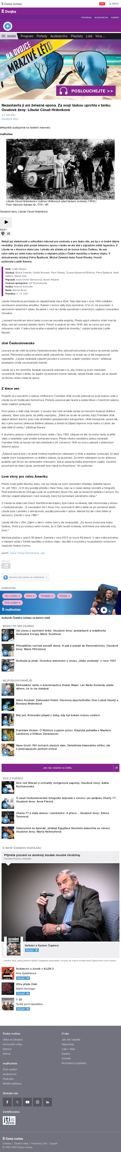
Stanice (7, 1049)
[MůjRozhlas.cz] (6, 134)
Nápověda (68, 1044)
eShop (6, 1053)
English (53, 1143)
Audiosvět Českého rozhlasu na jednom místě (26, 618)
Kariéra (66, 1053)
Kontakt (66, 1058)
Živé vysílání (11, 602)
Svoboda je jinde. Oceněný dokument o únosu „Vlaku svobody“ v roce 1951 (66, 660)
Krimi (29, 595)
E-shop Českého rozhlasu (22, 848)
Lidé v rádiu (68, 1049)
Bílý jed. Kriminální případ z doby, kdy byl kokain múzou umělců (58, 715)
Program (86, 17)
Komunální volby (12, 1044)
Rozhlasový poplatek (74, 1063)
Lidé (89, 36)
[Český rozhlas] (12, 4)
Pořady (42, 36)
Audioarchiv (101, 17)
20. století (9, 36)
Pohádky (46, 595)
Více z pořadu (13, 778)
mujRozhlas (8, 587)
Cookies (7, 1143)
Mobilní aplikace (12, 1083)
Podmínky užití (39, 1143)
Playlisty (77, 36)
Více (100, 36)
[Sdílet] (8, 233)
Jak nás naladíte (71, 1039)
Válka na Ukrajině (13, 1039)
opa (43, 553)
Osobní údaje (21, 1143)
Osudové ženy (10, 118)
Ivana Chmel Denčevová (24, 553)
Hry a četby (11, 595)
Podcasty (8, 1078)
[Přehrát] (6, 222)
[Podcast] (3, 233)
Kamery (115, 17)
